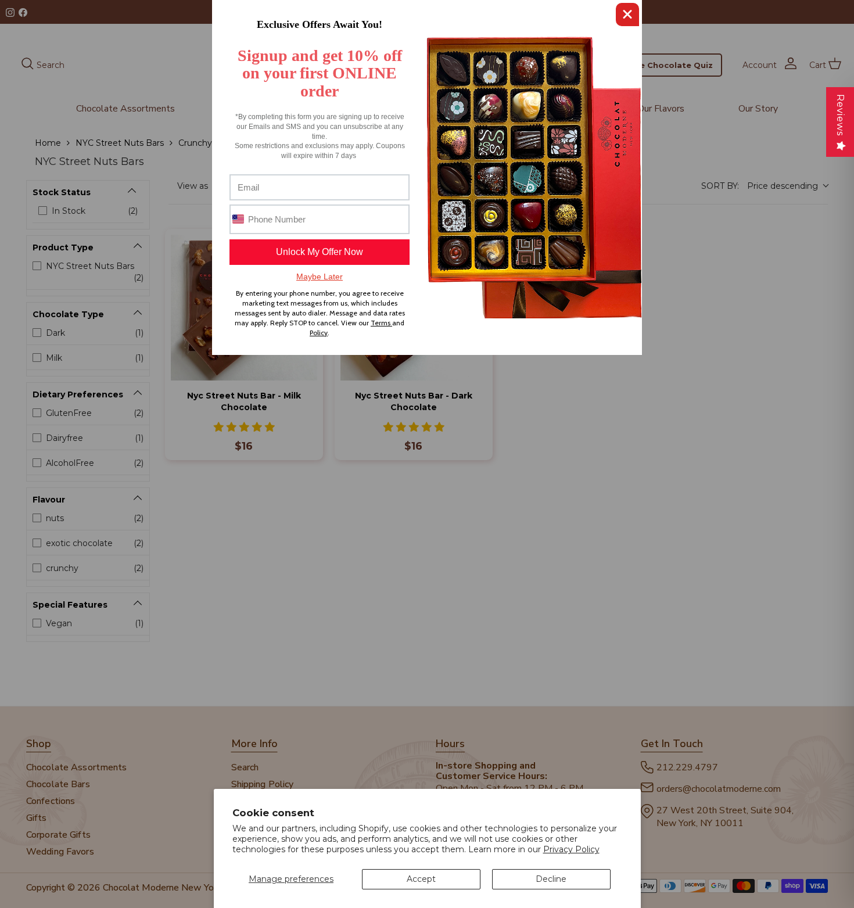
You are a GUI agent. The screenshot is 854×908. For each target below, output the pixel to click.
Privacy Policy (571, 849)
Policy (319, 332)
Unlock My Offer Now (319, 252)
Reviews (840, 115)
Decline (551, 879)
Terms (381, 322)
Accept (421, 879)
